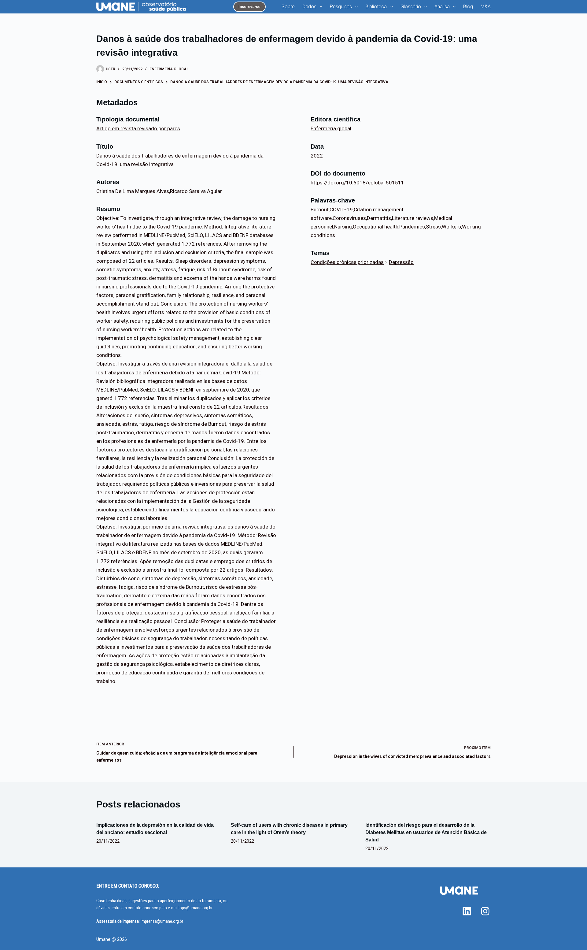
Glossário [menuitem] (411, 6)
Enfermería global (169, 69)
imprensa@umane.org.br (162, 921)
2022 (317, 156)
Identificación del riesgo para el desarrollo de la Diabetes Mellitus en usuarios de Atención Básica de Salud (426, 832)
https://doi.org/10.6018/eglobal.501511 (357, 183)
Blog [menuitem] (468, 6)
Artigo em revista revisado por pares (138, 128)
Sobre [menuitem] (288, 6)
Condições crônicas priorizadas (347, 262)
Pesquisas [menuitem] (341, 6)
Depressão (401, 262)
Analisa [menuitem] (442, 6)
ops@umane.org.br (195, 907)
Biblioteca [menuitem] (376, 6)
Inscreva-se (249, 6)
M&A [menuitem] (486, 6)
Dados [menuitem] (309, 6)
